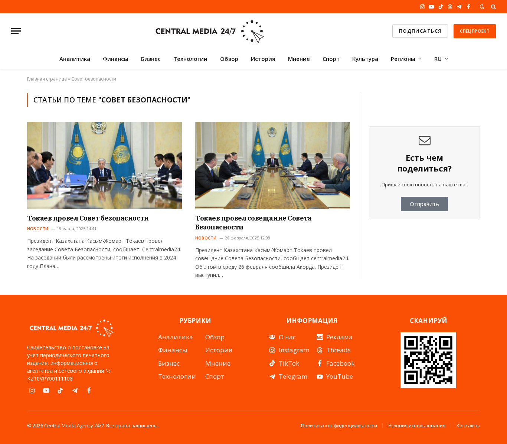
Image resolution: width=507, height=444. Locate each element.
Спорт (331, 58)
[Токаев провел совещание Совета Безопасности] (272, 165)
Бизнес (151, 58)
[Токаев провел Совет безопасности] (104, 165)
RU (438, 58)
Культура (365, 58)
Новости (38, 228)
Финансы (115, 58)
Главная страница (47, 79)
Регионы (403, 58)
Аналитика (74, 58)
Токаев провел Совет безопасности (88, 218)
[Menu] (16, 31)
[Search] (493, 6)
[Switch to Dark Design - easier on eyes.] (482, 6)
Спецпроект (475, 31)
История (263, 58)
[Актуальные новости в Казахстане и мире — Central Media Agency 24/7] (209, 31)
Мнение (299, 58)
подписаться (420, 30)
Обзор (229, 58)
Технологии (190, 58)
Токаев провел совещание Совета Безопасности (253, 222)
